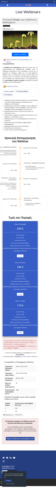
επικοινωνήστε (27, 356)
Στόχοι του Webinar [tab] (9, 91)
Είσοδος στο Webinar (20, 54)
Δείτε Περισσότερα (10, 483)
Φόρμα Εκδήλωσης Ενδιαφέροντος (19, 439)
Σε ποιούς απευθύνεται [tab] (22, 91)
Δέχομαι (9, 480)
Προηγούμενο (18, 414)
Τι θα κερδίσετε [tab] (8, 94)
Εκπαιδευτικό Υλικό (12, 86)
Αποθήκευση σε (8, 28)
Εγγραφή (20, 256)
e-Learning (21, 346)
